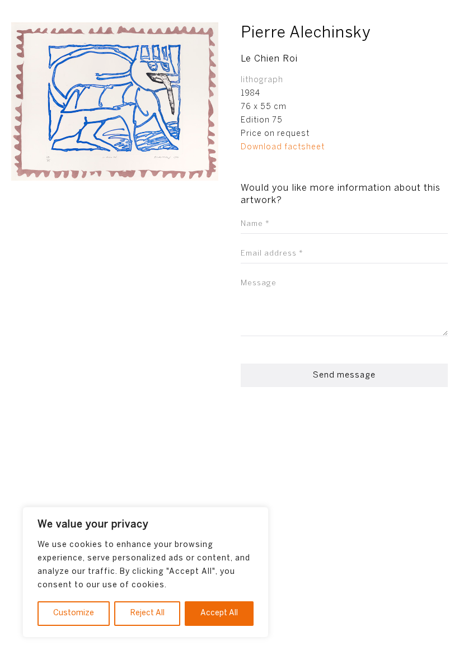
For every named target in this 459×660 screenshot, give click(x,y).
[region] (145, 572)
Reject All (147, 613)
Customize (73, 613)
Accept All (219, 613)
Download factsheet (283, 147)
